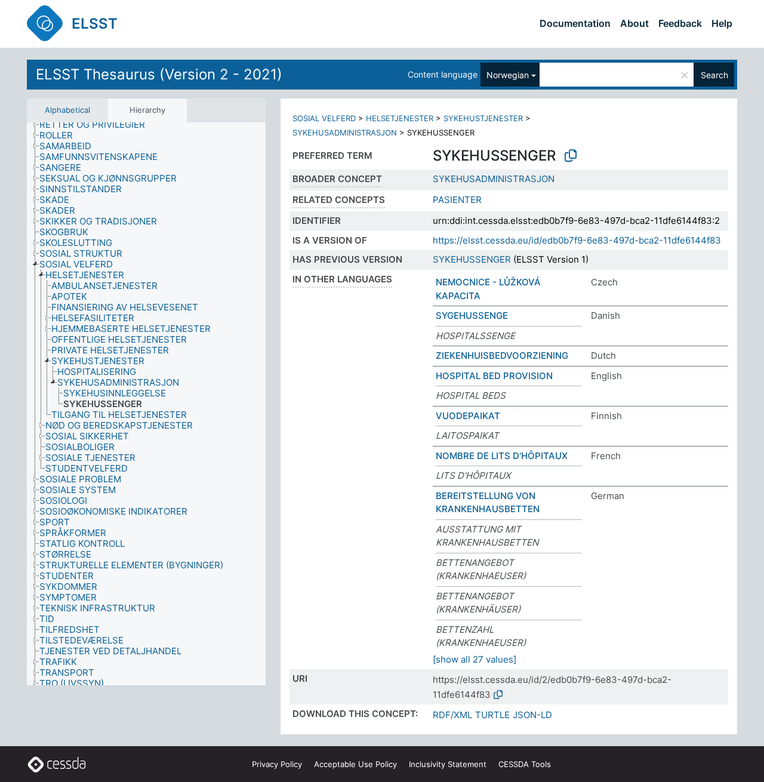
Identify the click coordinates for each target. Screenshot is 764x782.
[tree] (146, 403)
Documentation (575, 23)
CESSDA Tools (524, 764)
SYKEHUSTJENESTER (483, 118)
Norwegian (507, 75)
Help (721, 23)
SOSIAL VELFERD (324, 118)
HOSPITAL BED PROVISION (494, 375)
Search (714, 75)
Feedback (680, 23)
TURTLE (492, 715)
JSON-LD (532, 715)
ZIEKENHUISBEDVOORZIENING (502, 355)
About (634, 23)
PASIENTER (457, 199)
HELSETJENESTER (399, 118)
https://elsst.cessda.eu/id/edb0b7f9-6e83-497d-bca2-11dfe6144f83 (577, 240)
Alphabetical (67, 110)
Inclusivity (447, 764)
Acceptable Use (355, 764)
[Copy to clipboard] (571, 156)
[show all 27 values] (474, 659)
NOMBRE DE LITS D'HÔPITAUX (502, 455)
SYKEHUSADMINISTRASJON (344, 132)
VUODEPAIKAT (468, 415)
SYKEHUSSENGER (472, 259)
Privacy (277, 764)
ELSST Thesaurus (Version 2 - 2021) (159, 74)
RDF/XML (452, 715)
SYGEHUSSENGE (472, 315)
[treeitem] (97, 124)
